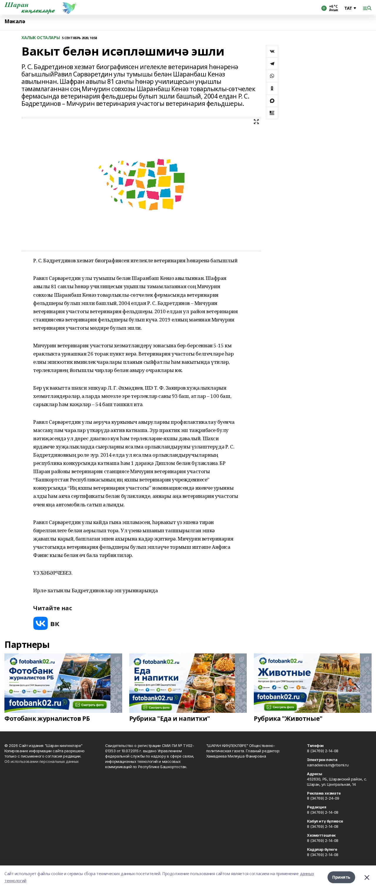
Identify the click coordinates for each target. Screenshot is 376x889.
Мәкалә (14, 21)
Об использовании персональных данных (41, 761)
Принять (341, 877)
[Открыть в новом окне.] (46, 623)
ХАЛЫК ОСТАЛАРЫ (40, 37)
